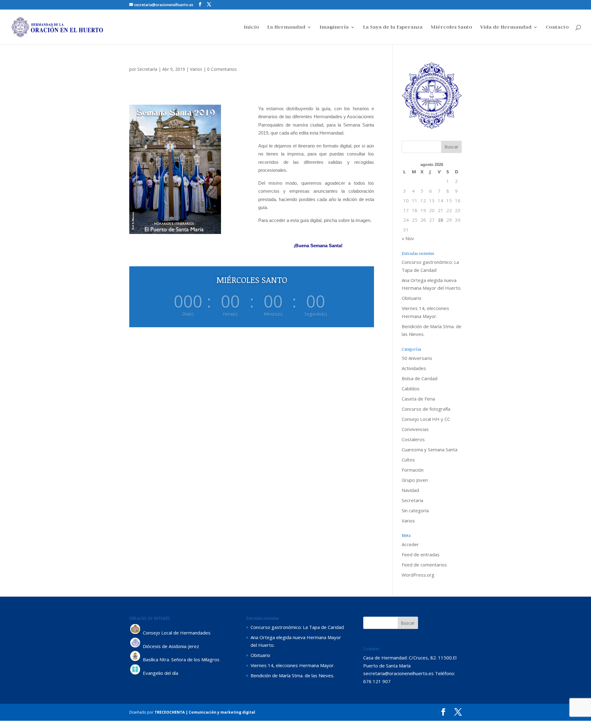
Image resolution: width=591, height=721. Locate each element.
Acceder (410, 544)
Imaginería (334, 27)
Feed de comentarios (424, 565)
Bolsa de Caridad (419, 378)
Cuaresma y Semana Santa (429, 449)
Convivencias (415, 429)
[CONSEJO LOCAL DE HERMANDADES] (135, 633)
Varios (196, 69)
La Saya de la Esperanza (393, 27)
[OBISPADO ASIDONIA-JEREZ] (135, 646)
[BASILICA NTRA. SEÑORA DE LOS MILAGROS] (135, 660)
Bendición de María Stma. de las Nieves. (292, 675)
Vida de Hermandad (506, 27)
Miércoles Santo (451, 27)
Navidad (410, 490)
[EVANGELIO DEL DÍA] (135, 673)
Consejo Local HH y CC (426, 419)
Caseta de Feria (418, 399)
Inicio (251, 27)
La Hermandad (286, 27)
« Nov (408, 238)
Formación (413, 470)
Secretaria (412, 500)
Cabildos (411, 388)
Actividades (414, 368)
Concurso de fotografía (426, 409)
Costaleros (413, 439)
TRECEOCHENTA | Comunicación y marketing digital (205, 712)
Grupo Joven (415, 480)
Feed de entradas (421, 554)
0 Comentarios (222, 69)
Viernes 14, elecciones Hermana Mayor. (293, 665)
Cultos (408, 460)
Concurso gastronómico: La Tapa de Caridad (297, 627)
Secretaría (147, 69)
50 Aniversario (417, 358)
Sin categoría (415, 510)
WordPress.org (418, 575)
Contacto (557, 27)
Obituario (411, 298)
